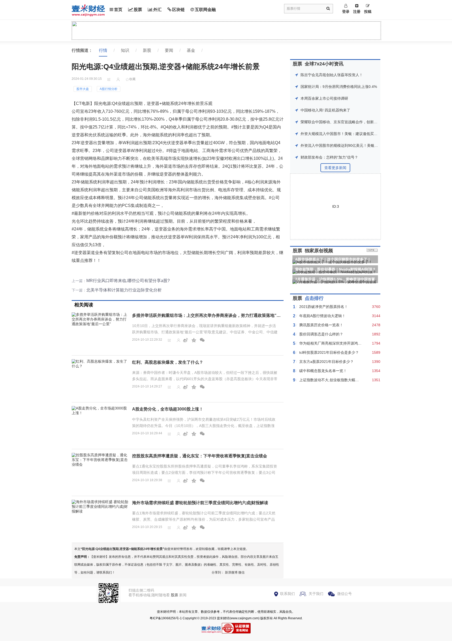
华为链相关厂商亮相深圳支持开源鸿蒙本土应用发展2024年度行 (351, 343)
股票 (138, 9)
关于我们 (316, 594)
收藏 (132, 79)
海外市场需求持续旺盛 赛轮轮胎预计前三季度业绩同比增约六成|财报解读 (200, 503)
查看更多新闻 (335, 168)
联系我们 (287, 594)
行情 (103, 50)
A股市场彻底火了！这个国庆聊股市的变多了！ (333, 259)
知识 (125, 50)
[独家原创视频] (372, 251)
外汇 (157, 9)
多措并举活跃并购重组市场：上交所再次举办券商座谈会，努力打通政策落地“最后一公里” (216, 315)
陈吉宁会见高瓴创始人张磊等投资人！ (332, 75)
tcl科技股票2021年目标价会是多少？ (329, 352)
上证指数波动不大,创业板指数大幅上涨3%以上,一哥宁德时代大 (350, 380)
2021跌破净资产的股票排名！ (323, 307)
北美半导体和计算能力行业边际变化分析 (124, 290)
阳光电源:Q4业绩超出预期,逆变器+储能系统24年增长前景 (122, 549)
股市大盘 (82, 89)
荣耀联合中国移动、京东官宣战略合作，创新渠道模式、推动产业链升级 (359, 122)
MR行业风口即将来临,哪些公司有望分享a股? (128, 280)
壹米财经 (223, 618)
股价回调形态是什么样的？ (321, 334)
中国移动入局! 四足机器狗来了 (325, 110)
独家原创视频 (319, 250)
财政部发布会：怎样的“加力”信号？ (329, 157)
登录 (345, 11)
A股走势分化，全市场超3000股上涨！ (167, 409)
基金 (191, 50)
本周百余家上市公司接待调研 (324, 98)
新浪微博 (231, 572)
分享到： (218, 572)
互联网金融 (205, 9)
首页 (118, 9)
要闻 (169, 50)
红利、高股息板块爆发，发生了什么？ (167, 362)
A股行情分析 (108, 89)
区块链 (178, 9)
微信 (241, 572)
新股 (147, 50)
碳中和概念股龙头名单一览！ (323, 371)
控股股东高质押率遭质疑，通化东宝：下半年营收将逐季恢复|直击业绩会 (199, 456)
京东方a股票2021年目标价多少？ (326, 361)
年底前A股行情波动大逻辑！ (322, 316)
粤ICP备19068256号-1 (166, 618)
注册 (356, 11)
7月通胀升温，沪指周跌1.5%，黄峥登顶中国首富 (335, 279)
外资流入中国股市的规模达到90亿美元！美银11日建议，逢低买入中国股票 (361, 145)
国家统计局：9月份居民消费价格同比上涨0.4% (339, 87)
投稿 (367, 11)
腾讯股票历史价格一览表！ (321, 325)
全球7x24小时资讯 (324, 63)
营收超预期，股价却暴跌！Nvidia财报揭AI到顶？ (335, 269)
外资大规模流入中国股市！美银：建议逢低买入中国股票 (346, 134)
